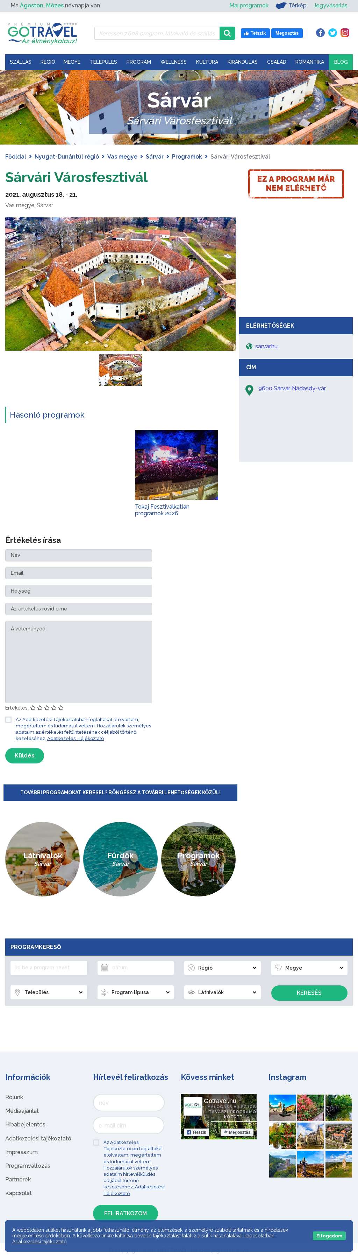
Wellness (173, 62)
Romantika (309, 62)
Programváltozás (27, 1165)
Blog (341, 62)
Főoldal (15, 156)
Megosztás (240, 1132)
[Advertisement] (296, 261)
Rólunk (14, 1097)
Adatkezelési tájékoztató (38, 1138)
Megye (72, 62)
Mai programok (248, 5)
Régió (48, 62)
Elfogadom (329, 1235)
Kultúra (207, 62)
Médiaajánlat (22, 1111)
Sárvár (155, 156)
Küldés (25, 755)
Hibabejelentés (25, 1124)
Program (139, 62)
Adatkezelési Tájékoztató (75, 738)
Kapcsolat (18, 1193)
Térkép (297, 5)
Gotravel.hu (220, 1100)
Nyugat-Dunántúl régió (67, 156)
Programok (187, 156)
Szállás (20, 62)
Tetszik (199, 1132)
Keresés (309, 993)
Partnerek (18, 1179)
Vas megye (122, 156)
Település (103, 62)
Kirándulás (243, 62)
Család (276, 62)
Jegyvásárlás (331, 5)
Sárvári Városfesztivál (76, 177)
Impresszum (21, 1152)
